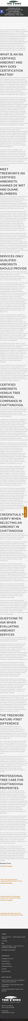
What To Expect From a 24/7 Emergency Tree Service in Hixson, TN (13, 981)
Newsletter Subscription (8, 950)
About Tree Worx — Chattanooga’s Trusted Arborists (13, 937)
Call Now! (25, 513)
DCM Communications (23, 1019)
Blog (3, 943)
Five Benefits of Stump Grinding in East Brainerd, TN (12, 985)
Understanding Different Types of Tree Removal (12, 990)
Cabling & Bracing (7, 966)
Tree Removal (5, 961)
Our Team (4, 941)
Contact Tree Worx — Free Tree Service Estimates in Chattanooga (13, 946)
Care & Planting (6, 963)
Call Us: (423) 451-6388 (8, 1007)
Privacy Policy (11, 1019)
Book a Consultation (7, 1005)
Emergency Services (7, 958)
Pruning (4, 968)
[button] (1, 11)
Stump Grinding (6, 971)
